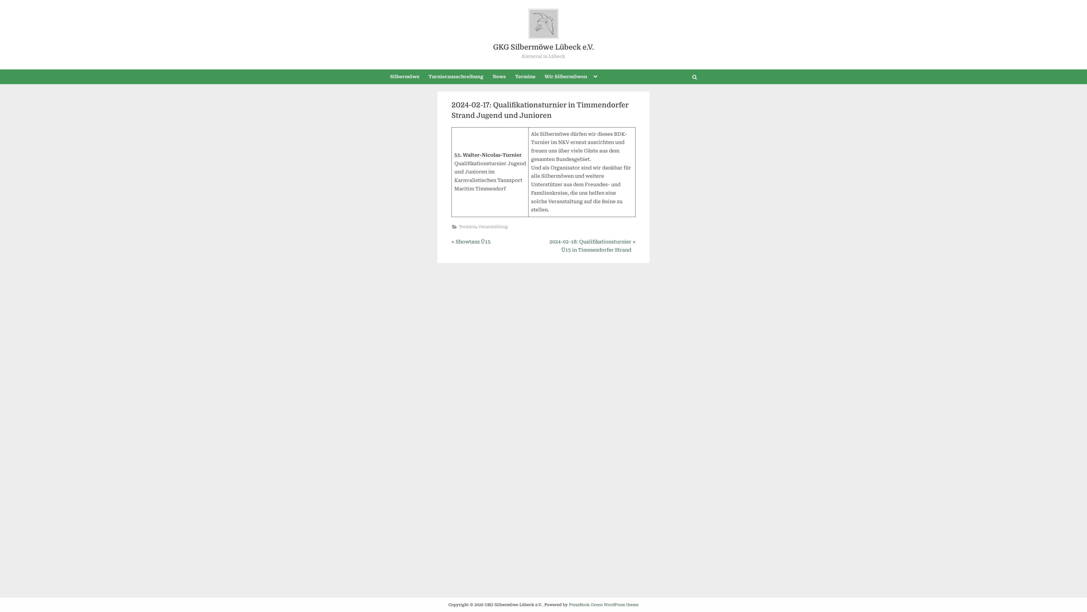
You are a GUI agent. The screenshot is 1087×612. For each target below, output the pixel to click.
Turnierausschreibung (456, 76)
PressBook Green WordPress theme (604, 604)
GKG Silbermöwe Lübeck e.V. (543, 47)
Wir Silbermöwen (566, 76)
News (499, 76)
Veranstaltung (493, 226)
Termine (525, 76)
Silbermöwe (405, 76)
